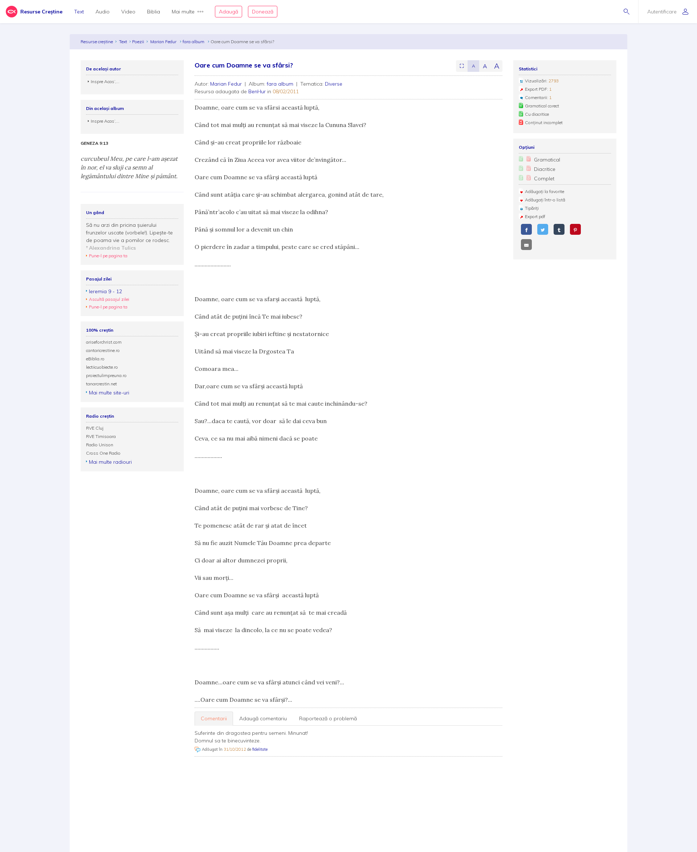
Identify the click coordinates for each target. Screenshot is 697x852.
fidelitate (260, 749)
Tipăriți (532, 208)
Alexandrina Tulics (112, 248)
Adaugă (228, 11)
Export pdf (535, 216)
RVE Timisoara (101, 436)
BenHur (257, 91)
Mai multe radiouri (110, 462)
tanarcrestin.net (101, 383)
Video (128, 11)
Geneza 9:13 (94, 143)
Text (79, 11)
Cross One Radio (103, 453)
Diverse (333, 84)
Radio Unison (99, 444)
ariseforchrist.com (104, 342)
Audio (102, 11)
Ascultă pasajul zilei (109, 299)
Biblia (153, 11)
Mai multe (183, 11)
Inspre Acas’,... (105, 81)
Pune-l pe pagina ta (108, 255)
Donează (262, 11)
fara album (194, 41)
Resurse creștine (97, 41)
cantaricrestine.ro (103, 350)
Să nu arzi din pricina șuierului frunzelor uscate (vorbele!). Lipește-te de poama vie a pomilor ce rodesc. (129, 232)
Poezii (138, 41)
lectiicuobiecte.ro (102, 367)
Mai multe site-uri (109, 392)
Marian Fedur (164, 41)
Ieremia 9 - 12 (105, 291)
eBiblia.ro (95, 358)
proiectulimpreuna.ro (106, 375)
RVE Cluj (94, 428)
